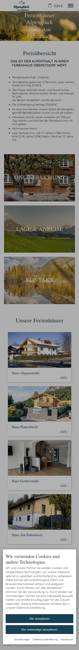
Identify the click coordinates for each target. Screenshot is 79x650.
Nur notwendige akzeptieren (39, 629)
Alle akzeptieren (39, 618)
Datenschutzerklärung (45, 639)
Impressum (67, 639)
